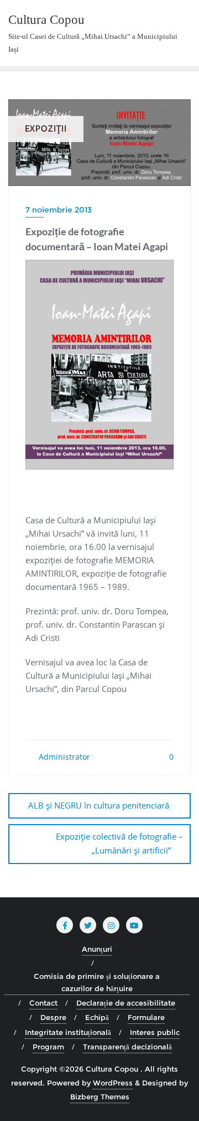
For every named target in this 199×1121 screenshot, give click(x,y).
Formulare (146, 1017)
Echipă (97, 1017)
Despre (53, 1017)
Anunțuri (97, 949)
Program (48, 1046)
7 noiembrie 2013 (58, 210)
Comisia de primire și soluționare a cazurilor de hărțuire (97, 982)
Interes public (155, 1032)
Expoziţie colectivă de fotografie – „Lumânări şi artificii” (119, 843)
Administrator (63, 756)
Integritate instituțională (68, 1032)
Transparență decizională (127, 1046)
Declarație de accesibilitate (125, 1002)
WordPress (113, 1082)
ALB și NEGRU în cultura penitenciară (98, 805)
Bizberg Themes (99, 1096)
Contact (43, 1002)
